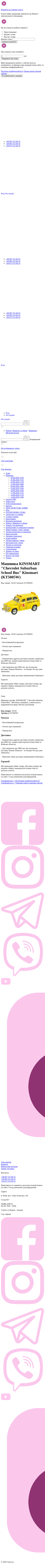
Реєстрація (9, 194)
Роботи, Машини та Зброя (16, 431)
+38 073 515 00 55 (13, 146)
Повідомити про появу (10, 59)
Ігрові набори (11, 538)
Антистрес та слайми (14, 514)
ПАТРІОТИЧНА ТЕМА (16, 512)
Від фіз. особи (9, 34)
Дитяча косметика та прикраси (18, 532)
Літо (7, 510)
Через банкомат (10, 32)
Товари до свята (12, 551)
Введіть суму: (6, 39)
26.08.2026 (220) (17, 478)
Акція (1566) (11, 499)
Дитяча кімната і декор (15, 540)
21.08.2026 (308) (17, 484)
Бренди (9, 506)
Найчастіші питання (9, 1166)
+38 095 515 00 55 (13, 144)
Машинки (33, 431)
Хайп (8, 473)
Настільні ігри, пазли (14, 543)
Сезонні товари (12, 517)
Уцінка (8, 558)
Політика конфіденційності (12, 71)
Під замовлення (12, 553)
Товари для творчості (14, 525)
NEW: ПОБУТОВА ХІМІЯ (17, 508)
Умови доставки (7, 1169)
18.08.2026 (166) (17, 491)
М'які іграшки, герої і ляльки (17, 530)
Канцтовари (11, 519)
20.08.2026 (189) (17, 486)
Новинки (9, 475)
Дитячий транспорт (14, 536)
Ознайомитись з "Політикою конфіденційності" (20, 781)
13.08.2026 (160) (17, 497)
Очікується (10, 501)
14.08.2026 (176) (17, 495)
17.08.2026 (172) (17, 493)
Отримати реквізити (9, 42)
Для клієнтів (6, 1162)
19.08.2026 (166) (17, 488)
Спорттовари (11, 549)
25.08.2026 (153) (17, 480)
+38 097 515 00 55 (13, 141)
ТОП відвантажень (13, 504)
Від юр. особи (9, 37)
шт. (25, 56)
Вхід (7, 413)
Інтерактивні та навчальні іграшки (20, 527)
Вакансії (4, 1164)
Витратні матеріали (14, 521)
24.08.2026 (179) (17, 482)
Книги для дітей (12, 556)
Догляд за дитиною (13, 545)
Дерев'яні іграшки (13, 547)
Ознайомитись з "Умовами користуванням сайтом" (22, 783)
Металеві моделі (12, 433)
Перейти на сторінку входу (12, 10)
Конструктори (11, 534)
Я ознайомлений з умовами (12, 76)
